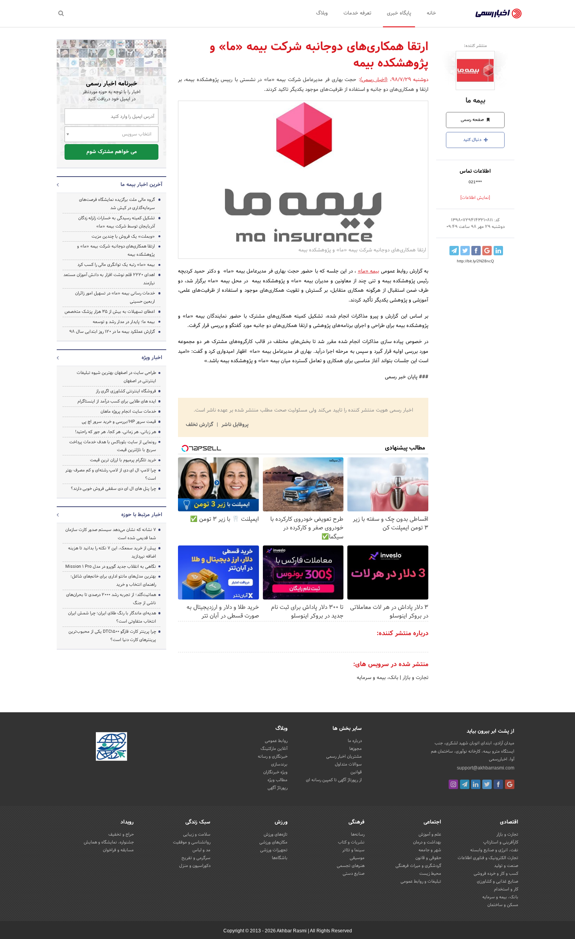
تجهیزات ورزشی (274, 850)
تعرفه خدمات (357, 13)
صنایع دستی (354, 873)
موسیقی (357, 857)
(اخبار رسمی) (374, 80)
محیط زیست (430, 873)
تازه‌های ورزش (276, 834)
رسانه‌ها (358, 834)
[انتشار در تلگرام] (454, 250)
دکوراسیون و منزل (194, 865)
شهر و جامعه (430, 850)
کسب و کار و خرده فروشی (496, 873)
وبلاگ (322, 13)
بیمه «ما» (368, 271)
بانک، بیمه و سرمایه (377, 678)
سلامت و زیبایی (196, 834)
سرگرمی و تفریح (195, 857)
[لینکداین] (475, 784)
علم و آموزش (430, 834)
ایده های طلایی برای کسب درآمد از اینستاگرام (116, 401)
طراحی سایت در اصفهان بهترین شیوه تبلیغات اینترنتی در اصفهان (116, 377)
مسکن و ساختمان (502, 904)
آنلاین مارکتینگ (274, 748)
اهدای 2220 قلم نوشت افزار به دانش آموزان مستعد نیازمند (109, 279)
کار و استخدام (506, 889)
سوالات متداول (348, 764)
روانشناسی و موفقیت (191, 842)
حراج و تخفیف (121, 834)
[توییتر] (487, 784)
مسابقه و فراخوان (118, 850)
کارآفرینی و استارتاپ (500, 842)
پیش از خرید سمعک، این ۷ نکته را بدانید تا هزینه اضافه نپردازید (112, 552)
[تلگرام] (464, 784)
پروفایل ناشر (234, 425)
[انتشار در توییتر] (465, 250)
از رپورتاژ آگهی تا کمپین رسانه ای (334, 780)
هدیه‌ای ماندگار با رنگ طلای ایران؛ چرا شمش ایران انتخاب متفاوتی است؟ (112, 617)
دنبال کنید (473, 139)
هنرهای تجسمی (351, 865)
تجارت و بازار (414, 678)
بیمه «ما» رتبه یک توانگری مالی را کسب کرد (116, 264)
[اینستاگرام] (453, 784)
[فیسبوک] (498, 784)
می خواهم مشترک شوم (111, 152)
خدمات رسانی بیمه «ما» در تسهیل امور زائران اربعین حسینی (115, 297)
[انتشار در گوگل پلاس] (487, 250)
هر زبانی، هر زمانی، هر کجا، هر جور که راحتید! (115, 431)
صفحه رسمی (473, 119)
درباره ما (355, 740)
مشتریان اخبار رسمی (344, 756)
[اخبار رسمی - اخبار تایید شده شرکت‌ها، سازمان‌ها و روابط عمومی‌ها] (498, 13)
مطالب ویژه (278, 780)
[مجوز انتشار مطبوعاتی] (111, 748)
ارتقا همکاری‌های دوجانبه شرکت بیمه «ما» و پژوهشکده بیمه (116, 250)
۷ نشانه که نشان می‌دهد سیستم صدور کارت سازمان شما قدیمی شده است (110, 534)
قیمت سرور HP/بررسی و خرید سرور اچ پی (119, 421)
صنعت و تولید (506, 865)
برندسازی (279, 764)
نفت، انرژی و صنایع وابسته (494, 850)
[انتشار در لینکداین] (498, 250)
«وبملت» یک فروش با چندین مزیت (123, 236)
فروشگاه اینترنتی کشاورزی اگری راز (126, 391)
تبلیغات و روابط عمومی (421, 881)
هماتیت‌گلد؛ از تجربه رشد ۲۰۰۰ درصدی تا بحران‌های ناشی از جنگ (111, 599)
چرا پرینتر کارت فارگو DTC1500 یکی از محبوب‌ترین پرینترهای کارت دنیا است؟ (112, 635)
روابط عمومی (276, 740)
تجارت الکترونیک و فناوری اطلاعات (488, 857)
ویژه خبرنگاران (275, 772)
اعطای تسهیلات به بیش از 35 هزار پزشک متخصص (110, 311)
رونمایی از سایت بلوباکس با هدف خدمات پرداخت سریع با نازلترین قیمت (112, 446)
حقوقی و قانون (428, 857)
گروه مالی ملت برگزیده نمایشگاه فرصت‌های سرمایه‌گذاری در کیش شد (117, 203)
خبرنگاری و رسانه (273, 756)
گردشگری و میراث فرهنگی (418, 865)
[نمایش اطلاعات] (475, 197)
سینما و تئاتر (353, 850)
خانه (431, 13)
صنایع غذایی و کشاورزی (497, 881)
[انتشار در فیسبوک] (476, 250)
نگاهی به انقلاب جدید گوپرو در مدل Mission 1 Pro (110, 566)
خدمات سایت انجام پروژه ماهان (128, 411)
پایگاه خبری (399, 13)
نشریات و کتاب (351, 842)
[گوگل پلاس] (509, 784)
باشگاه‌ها (280, 857)
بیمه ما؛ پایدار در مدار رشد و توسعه (124, 321)
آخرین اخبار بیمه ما (141, 185)
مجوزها (355, 748)
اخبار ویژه (152, 358)
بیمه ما (475, 101)
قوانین (356, 772)
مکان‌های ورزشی (273, 842)
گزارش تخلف (200, 425)
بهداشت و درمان (427, 842)
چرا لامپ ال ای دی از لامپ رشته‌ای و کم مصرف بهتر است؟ (110, 474)
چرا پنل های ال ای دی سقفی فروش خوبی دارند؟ (113, 488)
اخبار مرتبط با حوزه (141, 515)
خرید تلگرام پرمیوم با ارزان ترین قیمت (123, 460)
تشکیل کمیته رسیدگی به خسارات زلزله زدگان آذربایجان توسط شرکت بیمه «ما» (116, 222)
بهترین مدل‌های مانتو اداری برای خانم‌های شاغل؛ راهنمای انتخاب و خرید (113, 580)
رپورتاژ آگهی (278, 787)
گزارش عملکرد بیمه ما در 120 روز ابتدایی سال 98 (112, 331)
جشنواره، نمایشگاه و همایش (109, 842)
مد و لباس (201, 850)
